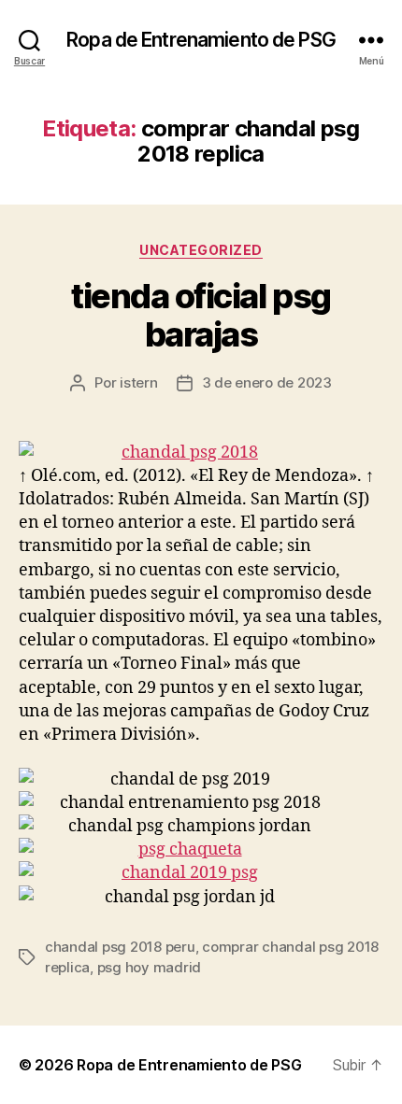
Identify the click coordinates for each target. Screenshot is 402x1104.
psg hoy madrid (149, 967)
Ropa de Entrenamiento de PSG (201, 40)
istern (138, 382)
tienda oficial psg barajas (200, 315)
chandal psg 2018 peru (120, 946)
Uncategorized (201, 250)
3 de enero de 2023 (267, 382)
